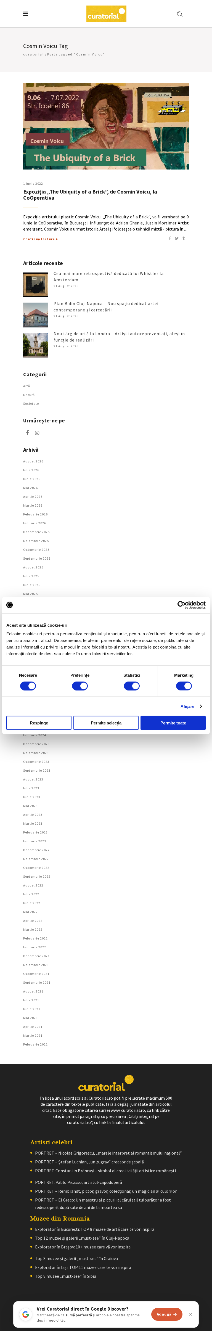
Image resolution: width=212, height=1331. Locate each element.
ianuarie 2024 (34, 735)
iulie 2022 (31, 894)
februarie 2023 (35, 832)
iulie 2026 (31, 470)
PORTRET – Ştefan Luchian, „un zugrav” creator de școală (89, 1162)
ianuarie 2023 (34, 841)
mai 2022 (30, 912)
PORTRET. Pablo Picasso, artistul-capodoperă (78, 1182)
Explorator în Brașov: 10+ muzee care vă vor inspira (83, 1247)
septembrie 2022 (37, 876)
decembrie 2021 (36, 956)
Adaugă (164, 1314)
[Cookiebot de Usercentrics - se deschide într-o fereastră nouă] (181, 605)
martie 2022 (33, 929)
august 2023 (33, 779)
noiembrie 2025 (36, 541)
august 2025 (33, 567)
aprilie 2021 (33, 1027)
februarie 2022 (35, 938)
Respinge (39, 723)
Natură (29, 395)
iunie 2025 (31, 585)
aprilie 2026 (33, 496)
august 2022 (33, 885)
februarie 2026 (35, 514)
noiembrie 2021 (36, 965)
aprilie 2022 (33, 921)
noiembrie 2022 (36, 859)
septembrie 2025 (37, 558)
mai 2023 (30, 806)
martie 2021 (33, 1035)
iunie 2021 (31, 1009)
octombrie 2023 (36, 762)
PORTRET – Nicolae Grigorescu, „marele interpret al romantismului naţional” (108, 1153)
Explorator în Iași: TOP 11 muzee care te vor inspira (83, 1267)
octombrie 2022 (36, 868)
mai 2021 (30, 1018)
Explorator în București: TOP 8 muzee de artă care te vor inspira (94, 1229)
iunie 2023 (31, 797)
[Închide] (191, 1314)
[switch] (80, 685)
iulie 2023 (31, 788)
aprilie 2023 (33, 815)
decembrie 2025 (36, 532)
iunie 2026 (31, 479)
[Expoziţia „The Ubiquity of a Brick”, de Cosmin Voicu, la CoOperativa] (106, 126)
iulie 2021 (31, 1000)
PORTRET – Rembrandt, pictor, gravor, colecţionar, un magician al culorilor (106, 1191)
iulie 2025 (31, 576)
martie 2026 (33, 505)
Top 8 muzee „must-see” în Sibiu (65, 1276)
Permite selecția (106, 723)
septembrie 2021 (37, 982)
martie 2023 (33, 823)
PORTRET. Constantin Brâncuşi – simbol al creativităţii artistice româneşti (105, 1170)
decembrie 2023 (36, 744)
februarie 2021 (35, 1044)
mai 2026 (30, 488)
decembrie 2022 (36, 850)
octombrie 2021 (36, 974)
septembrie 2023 (37, 770)
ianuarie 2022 (34, 947)
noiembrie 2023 (36, 753)
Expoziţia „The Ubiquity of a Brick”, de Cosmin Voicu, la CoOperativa (90, 194)
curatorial (33, 54)
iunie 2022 (31, 903)
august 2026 (33, 461)
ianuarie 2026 (34, 523)
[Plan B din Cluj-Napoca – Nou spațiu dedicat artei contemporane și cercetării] (35, 315)
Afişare (188, 706)
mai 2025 (30, 594)
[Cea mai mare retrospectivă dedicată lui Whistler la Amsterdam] (35, 284)
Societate (31, 403)
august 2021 (33, 991)
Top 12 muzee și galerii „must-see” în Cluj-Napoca (82, 1238)
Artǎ (26, 386)
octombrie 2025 (36, 549)
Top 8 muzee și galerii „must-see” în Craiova (76, 1258)
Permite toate (173, 723)
